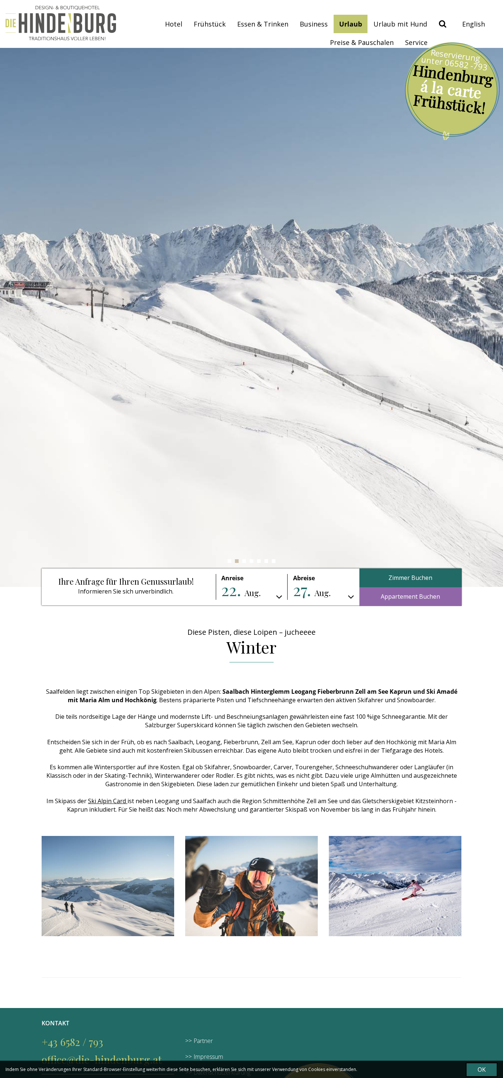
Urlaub (350, 24)
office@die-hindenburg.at (102, 1059)
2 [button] (237, 561)
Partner (203, 1041)
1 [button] (229, 561)
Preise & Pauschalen (362, 42)
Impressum (208, 1057)
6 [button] (266, 561)
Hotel (173, 24)
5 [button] (259, 561)
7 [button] (273, 561)
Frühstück (210, 24)
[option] (251, 317)
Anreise (232, 578)
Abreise (304, 578)
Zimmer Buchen (410, 578)
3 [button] (244, 561)
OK (482, 1069)
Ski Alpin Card (107, 801)
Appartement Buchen (410, 596)
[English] (473, 24)
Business (314, 24)
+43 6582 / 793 (72, 1042)
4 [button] (251, 561)
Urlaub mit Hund (400, 24)
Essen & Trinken (262, 24)
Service (416, 42)
